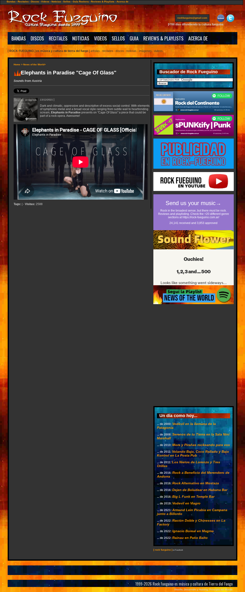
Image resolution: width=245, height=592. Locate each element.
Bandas (11, 1)
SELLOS (118, 38)
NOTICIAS (80, 38)
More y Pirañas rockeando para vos (201, 445)
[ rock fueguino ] (162, 549)
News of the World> (34, 64)
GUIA (134, 38)
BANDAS (18, 38)
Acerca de (122, 1)
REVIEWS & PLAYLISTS (163, 38)
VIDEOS (100, 38)
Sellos (67, 1)
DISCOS (37, 38)
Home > (18, 64)
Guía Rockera (81, 1)
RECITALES (58, 38)
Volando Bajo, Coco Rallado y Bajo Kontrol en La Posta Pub (193, 453)
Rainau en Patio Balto (190, 538)
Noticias (56, 1)
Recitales (23, 1)
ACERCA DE (198, 38)
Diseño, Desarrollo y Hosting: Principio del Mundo (203, 589)
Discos (35, 1)
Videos (45, 1)
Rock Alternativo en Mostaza (195, 483)
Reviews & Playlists (102, 1)
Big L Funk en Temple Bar (193, 496)
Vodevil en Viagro (186, 503)
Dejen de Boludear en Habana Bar (199, 490)
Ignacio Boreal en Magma (193, 531)
